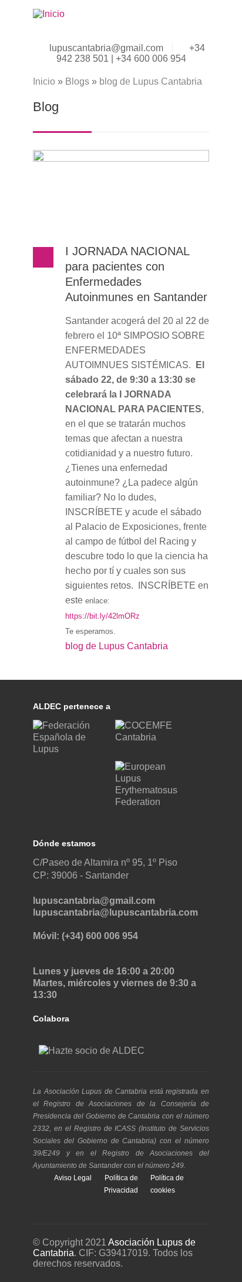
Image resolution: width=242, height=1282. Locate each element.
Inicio (44, 81)
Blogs (77, 81)
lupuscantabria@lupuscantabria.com (115, 912)
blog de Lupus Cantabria (150, 81)
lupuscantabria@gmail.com (106, 48)
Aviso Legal (73, 1178)
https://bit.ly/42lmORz (102, 616)
